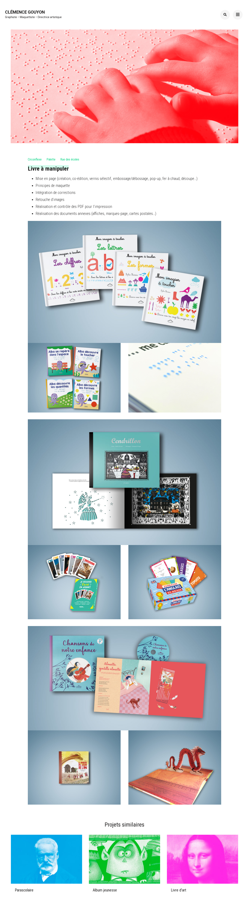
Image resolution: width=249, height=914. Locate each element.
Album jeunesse (105, 890)
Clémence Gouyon (25, 12)
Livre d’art (178, 890)
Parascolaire (24, 890)
